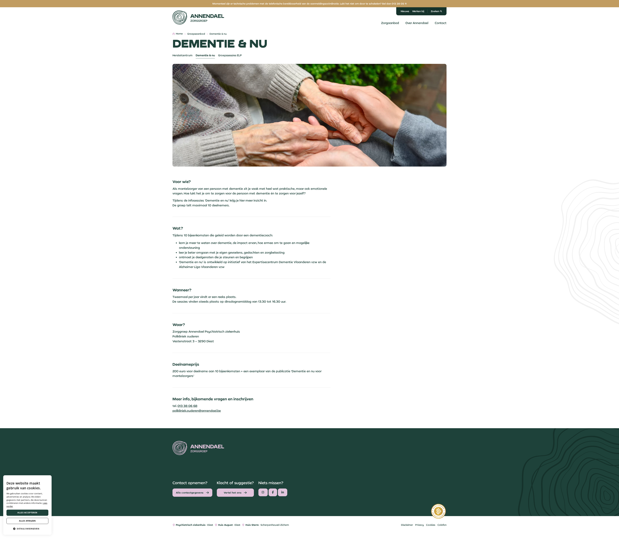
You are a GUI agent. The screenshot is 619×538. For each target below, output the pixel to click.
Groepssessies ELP (230, 55)
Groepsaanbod (196, 34)
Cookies (430, 524)
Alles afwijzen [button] (27, 520)
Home (179, 34)
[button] (27, 529)
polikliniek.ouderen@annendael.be (196, 410)
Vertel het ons (232, 492)
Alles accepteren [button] (27, 512)
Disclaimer (407, 524)
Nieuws (405, 11)
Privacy (419, 524)
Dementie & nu (205, 55)
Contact (441, 23)
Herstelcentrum (182, 55)
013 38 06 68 (187, 406)
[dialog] (27, 505)
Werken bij (418, 11)
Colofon (442, 524)
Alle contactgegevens (190, 492)
